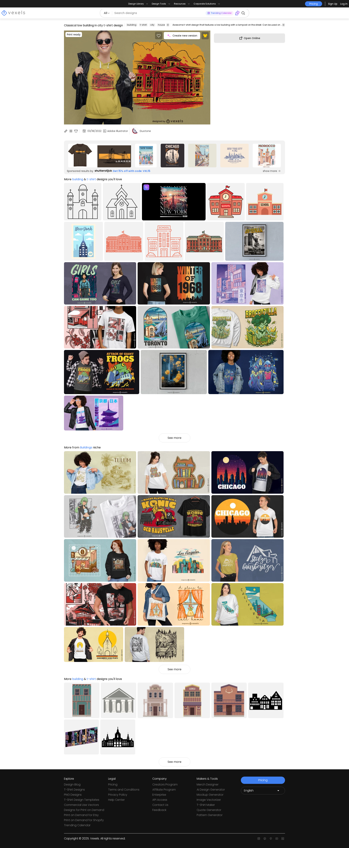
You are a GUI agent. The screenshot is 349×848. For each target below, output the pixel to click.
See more (174, 438)
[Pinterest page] (270, 838)
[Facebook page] (264, 838)
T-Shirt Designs (74, 789)
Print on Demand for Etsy (81, 815)
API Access (159, 800)
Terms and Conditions (123, 789)
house (161, 24)
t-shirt (143, 24)
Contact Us (160, 805)
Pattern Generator (209, 815)
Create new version (185, 35)
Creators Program (165, 784)
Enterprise (159, 795)
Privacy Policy (117, 795)
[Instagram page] (258, 838)
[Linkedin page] (282, 838)
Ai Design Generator (211, 789)
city (152, 24)
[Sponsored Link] (99, 155)
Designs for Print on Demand (84, 810)
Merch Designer (207, 784)
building (131, 24)
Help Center (116, 800)
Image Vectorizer (209, 800)
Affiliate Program (164, 789)
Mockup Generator (210, 795)
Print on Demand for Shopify (84, 820)
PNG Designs (73, 795)
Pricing (112, 784)
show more (270, 171)
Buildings (86, 447)
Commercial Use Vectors (81, 805)
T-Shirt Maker (206, 805)
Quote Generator (209, 810)
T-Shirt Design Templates (81, 800)
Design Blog (72, 784)
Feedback (159, 810)
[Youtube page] (276, 838)
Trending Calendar (77, 825)
